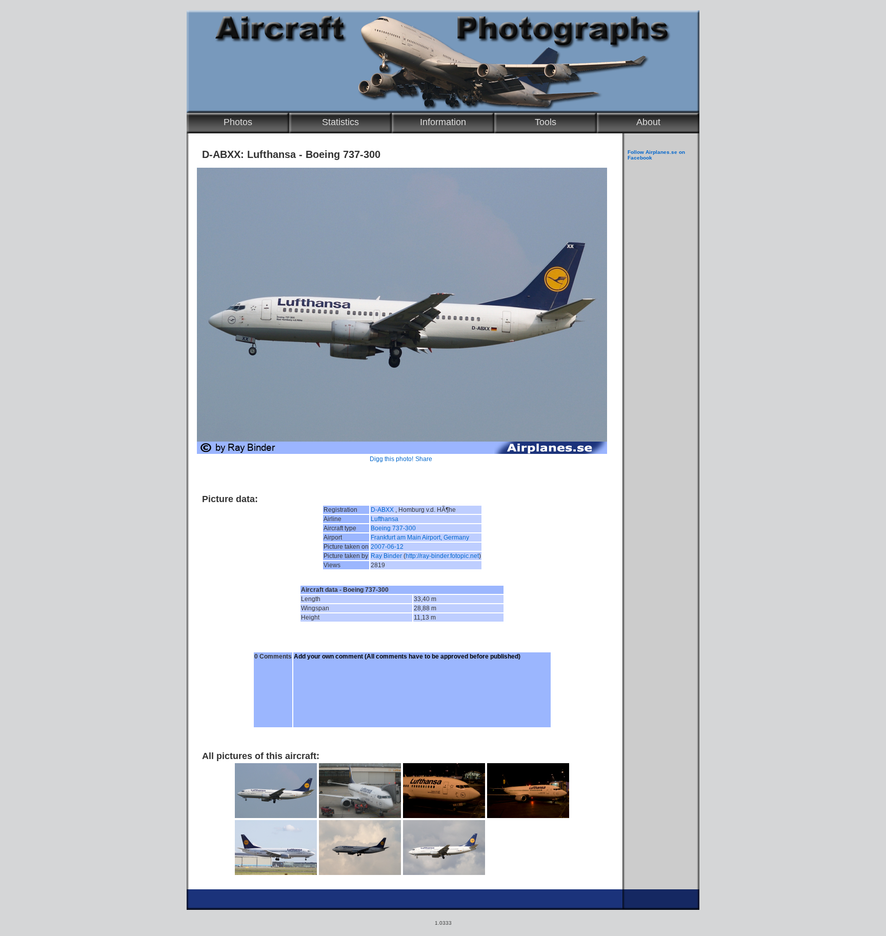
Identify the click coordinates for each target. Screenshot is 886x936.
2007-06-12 (387, 546)
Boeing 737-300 (393, 528)
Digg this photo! (391, 459)
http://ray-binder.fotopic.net (442, 556)
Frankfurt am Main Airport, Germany (420, 537)
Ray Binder (386, 556)
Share (423, 459)
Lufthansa (384, 519)
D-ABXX (382, 509)
